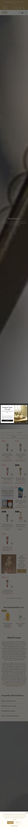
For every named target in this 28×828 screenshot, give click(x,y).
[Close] (26, 813)
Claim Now (7, 420)
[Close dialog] (26, 405)
